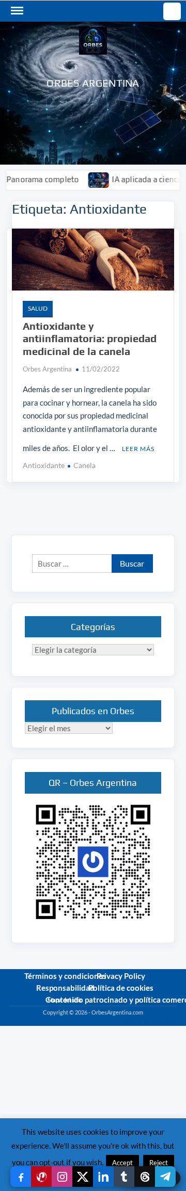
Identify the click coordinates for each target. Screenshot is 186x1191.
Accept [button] (122, 1162)
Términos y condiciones (65, 975)
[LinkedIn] (103, 1176)
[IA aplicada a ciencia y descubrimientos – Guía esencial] (87, 179)
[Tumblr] (124, 1176)
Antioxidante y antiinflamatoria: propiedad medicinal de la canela (90, 338)
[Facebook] (20, 1176)
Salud (38, 308)
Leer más (138, 449)
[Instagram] (62, 1176)
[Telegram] (165, 1176)
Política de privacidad (150, 1021)
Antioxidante (44, 465)
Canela (84, 465)
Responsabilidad (65, 987)
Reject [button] (158, 1162)
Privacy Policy (121, 975)
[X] (82, 1176)
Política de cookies (120, 987)
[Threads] (144, 1176)
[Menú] (16, 11)
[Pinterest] (41, 1176)
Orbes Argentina (93, 83)
